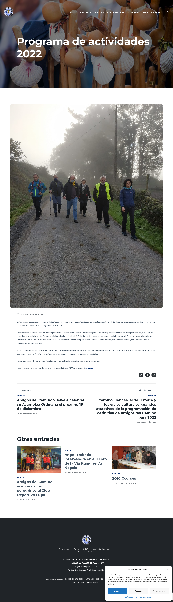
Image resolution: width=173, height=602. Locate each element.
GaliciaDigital (94, 582)
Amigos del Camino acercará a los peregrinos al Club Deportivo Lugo (34, 488)
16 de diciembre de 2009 (124, 483)
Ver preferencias (159, 591)
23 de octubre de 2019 (75, 473)
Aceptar (117, 591)
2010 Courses (124, 478)
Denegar (138, 591)
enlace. (89, 368)
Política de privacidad (144, 597)
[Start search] (168, 12)
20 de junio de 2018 (26, 500)
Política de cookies (131, 597)
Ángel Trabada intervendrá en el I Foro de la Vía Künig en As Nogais (86, 461)
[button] (168, 569)
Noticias (21, 395)
